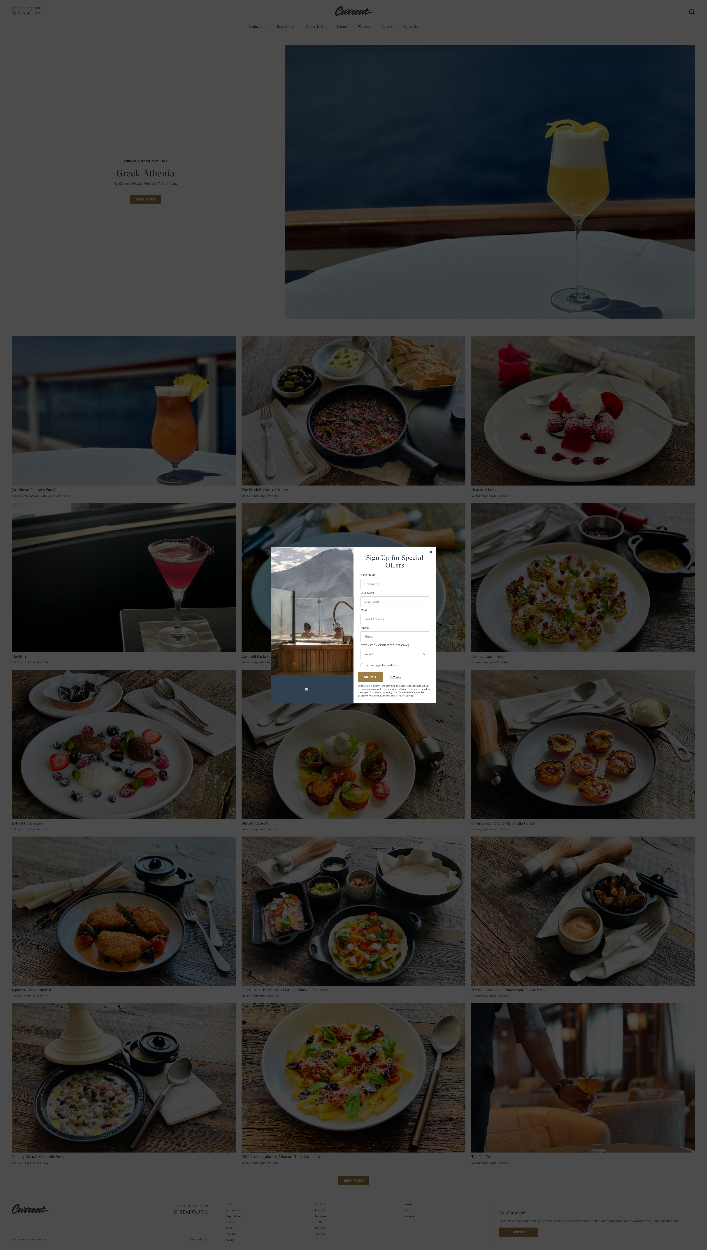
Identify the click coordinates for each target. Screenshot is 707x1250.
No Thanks (395, 677)
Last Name (367, 592)
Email (364, 610)
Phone (364, 627)
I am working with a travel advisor (383, 665)
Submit (370, 677)
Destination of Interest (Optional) (384, 645)
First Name (367, 575)
